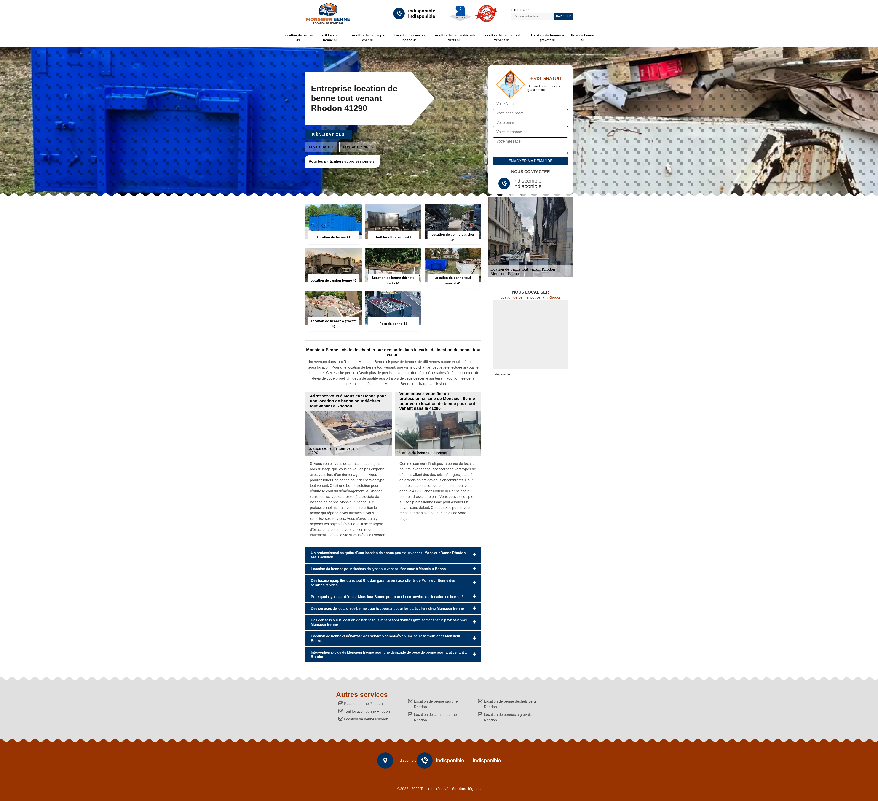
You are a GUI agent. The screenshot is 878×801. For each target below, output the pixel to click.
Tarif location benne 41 (330, 38)
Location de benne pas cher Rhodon (436, 704)
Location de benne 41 (298, 38)
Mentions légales (466, 789)
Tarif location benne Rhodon (367, 711)
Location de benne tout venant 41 (502, 38)
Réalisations (328, 135)
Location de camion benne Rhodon (435, 717)
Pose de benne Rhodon (363, 704)
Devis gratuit (321, 147)
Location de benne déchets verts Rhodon (510, 704)
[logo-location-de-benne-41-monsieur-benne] (326, 13)
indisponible (421, 10)
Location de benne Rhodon (366, 719)
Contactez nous (358, 147)
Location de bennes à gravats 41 (547, 38)
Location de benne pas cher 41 (368, 38)
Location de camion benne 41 (409, 38)
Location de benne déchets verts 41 (454, 38)
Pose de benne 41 (582, 38)
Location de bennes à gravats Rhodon (508, 717)
